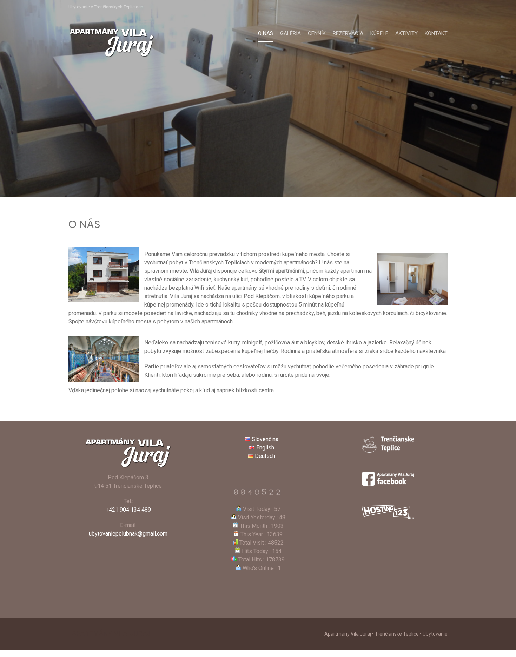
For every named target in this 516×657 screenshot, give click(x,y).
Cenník (317, 33)
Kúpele (379, 33)
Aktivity (406, 33)
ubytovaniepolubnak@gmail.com (128, 533)
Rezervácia (348, 33)
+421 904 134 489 (128, 509)
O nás (265, 33)
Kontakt (436, 33)
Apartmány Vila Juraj (111, 633)
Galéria (290, 33)
